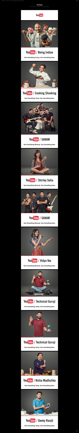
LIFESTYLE (12, 0)
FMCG (10, 0)
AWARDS (18, 0)
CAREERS (20, 0)
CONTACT (22, 0)
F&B (8, 0)
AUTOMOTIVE (3, 0)
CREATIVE (7, 0)
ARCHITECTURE (15, 0)
